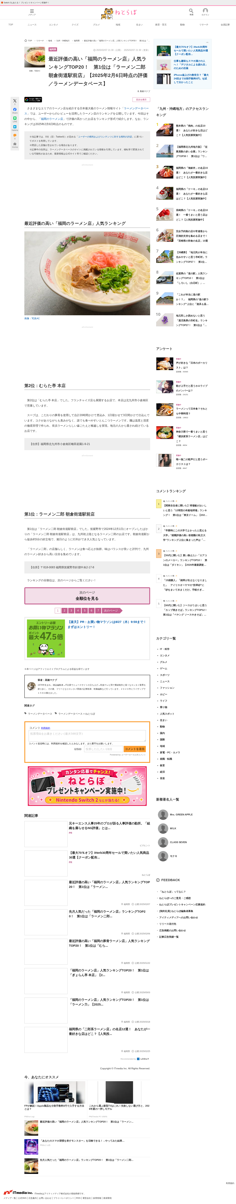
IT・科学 (164, 649)
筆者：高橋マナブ (47, 680)
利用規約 (230, 1183)
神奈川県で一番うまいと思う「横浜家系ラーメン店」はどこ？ (191, 436)
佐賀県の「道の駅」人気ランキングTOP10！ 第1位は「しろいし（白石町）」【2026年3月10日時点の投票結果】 (191, 283)
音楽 (162, 778)
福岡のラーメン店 (52, 118)
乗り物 (163, 707)
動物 (182, 24)
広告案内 (33, 1198)
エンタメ (53, 24)
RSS (78, 1198)
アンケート (164, 349)
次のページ (111, 610)
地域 (118, 24)
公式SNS (22, 1198)
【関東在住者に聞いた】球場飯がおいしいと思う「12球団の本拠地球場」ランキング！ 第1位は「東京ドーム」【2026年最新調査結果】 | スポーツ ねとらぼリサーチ (185, 515)
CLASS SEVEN (178, 842)
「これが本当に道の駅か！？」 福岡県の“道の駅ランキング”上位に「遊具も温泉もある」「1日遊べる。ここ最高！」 (192, 304)
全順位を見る (87, 598)
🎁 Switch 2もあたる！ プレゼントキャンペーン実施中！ (25, 3)
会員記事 (225, 24)
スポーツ (165, 675)
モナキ (173, 856)
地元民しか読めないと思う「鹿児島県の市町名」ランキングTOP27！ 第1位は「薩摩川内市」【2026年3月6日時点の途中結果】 (192, 325)
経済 (162, 771)
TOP (10, 24)
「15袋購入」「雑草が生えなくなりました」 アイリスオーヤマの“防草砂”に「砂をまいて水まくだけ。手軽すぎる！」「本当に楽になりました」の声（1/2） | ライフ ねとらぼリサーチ (185, 589)
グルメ (96, 24)
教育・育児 (161, 24)
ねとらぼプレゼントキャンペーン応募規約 (180, 904)
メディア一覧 (9, 1198)
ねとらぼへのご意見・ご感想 (173, 898)
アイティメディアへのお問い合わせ (177, 917)
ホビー (163, 694)
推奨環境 (107, 1198)
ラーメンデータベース (40, 713)
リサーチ (203, 24)
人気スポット (167, 713)
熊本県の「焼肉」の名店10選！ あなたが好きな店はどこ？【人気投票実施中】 (191, 130)
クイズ (75, 24)
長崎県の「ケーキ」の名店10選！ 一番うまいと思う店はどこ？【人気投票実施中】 (192, 215)
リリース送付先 (166, 923)
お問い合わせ (45, 1198)
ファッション (167, 687)
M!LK (173, 828)
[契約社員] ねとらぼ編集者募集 (174, 911)
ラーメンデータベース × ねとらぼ (76, 713)
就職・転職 (166, 758)
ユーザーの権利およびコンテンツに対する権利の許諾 (105, 136)
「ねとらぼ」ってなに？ (171, 891)
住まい (139, 24)
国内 (162, 733)
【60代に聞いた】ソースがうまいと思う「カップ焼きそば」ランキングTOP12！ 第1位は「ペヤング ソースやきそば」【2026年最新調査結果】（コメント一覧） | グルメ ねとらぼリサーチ (186, 615)
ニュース (32, 24)
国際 (162, 739)
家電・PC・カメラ (170, 752)
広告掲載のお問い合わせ (171, 930)
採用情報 (97, 1198)
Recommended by (128, 1059)
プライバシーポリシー (64, 1198)
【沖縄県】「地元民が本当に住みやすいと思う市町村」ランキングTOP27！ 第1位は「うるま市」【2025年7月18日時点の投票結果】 (191, 262)
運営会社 (87, 1198)
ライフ (163, 700)
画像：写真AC (34, 71)
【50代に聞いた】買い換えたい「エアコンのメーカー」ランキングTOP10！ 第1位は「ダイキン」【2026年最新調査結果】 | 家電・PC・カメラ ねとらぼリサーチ (185, 565)
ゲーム (163, 668)
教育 (162, 765)
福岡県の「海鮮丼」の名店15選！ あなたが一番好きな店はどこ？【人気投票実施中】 (192, 173)
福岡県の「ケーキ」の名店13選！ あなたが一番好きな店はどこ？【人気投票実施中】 (192, 194)
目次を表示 (141, 99)
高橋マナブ (145, 91)
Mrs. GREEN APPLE (181, 814)
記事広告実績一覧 (167, 936)
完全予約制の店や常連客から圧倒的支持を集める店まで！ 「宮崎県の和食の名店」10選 (193, 236)
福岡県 (52, 49)
